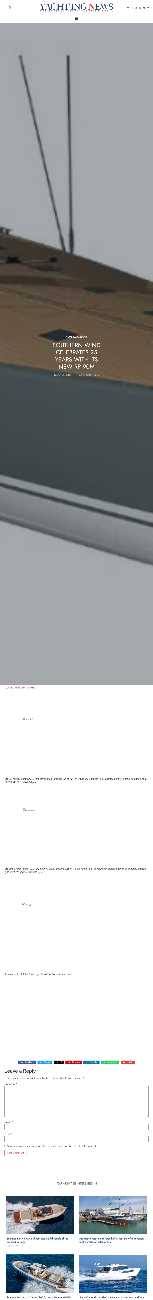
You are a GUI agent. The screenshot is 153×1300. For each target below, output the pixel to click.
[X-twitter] (132, 7)
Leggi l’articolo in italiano (19, 687)
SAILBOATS (82, 336)
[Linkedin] (140, 7)
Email (8, 1134)
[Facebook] (144, 7)
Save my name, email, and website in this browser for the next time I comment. (52, 1146)
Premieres (71, 336)
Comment (10, 1084)
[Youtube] (128, 7)
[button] (9, 7)
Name (8, 1122)
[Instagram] (136, 7)
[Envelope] (148, 7)
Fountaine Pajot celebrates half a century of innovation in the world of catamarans (111, 1240)
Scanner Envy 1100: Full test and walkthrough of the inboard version (37, 1240)
